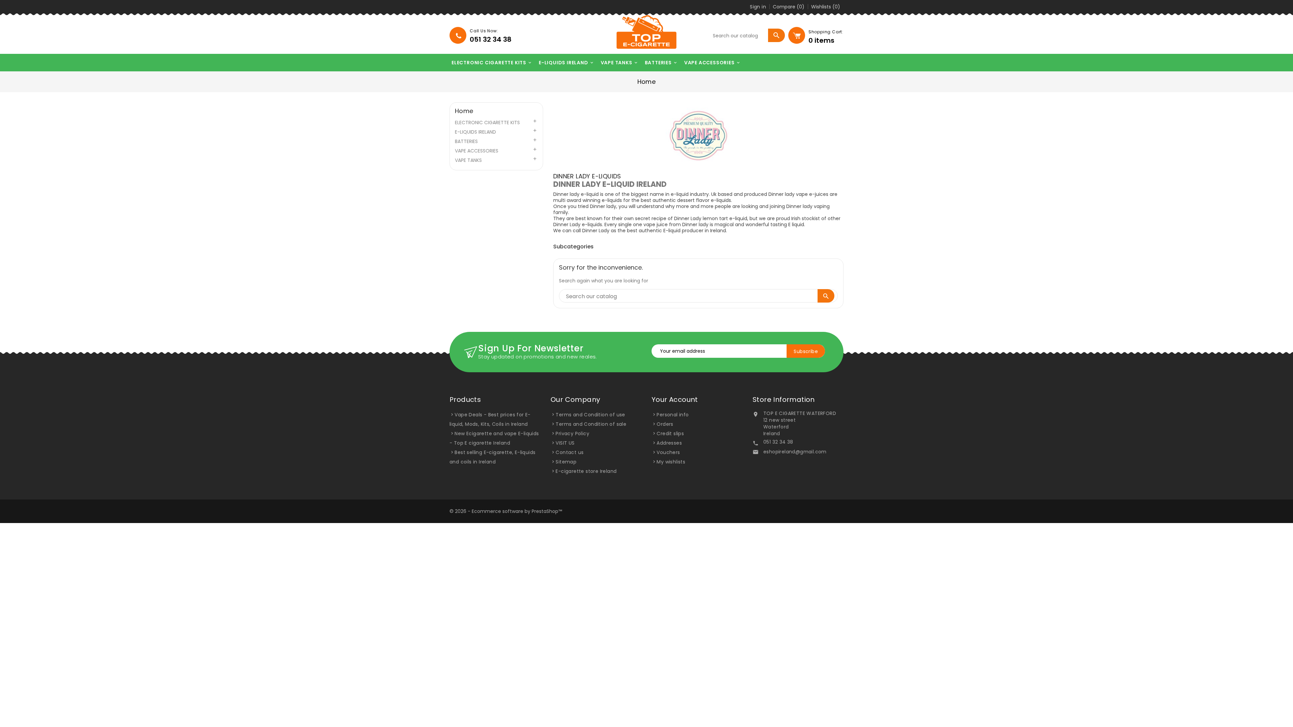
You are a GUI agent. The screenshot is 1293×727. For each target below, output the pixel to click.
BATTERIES (661, 62)
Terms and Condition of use (590, 414)
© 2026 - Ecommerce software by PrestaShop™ (506, 511)
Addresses (669, 443)
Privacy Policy (572, 433)
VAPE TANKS (619, 62)
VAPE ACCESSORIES (712, 62)
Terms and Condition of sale (591, 424)
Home (464, 111)
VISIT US (565, 443)
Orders (665, 424)
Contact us (570, 452)
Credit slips (670, 433)
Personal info (673, 414)
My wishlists (671, 461)
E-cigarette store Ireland (586, 471)
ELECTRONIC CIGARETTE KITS (492, 62)
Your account (675, 399)
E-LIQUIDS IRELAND (566, 62)
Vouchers (668, 452)
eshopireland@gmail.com (795, 451)
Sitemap (566, 461)
